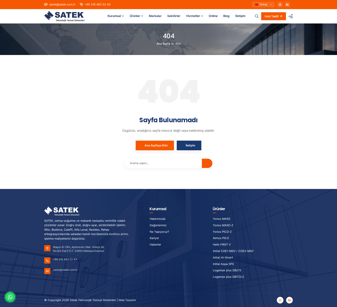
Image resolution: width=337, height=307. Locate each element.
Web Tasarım (127, 300)
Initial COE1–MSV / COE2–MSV (233, 251)
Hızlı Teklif (272, 16)
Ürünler (135, 16)
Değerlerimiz (158, 225)
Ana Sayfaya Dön (156, 145)
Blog (226, 16)
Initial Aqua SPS (223, 264)
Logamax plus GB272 (227, 270)
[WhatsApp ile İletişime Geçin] (10, 297)
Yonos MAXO (221, 218)
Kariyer (154, 238)
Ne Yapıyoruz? (159, 231)
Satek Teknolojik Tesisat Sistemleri (93, 300)
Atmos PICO (221, 238)
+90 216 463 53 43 (97, 4)
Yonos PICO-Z (222, 231)
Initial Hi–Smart (223, 257)
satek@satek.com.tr (61, 4)
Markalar (155, 16)
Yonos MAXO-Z (223, 225)
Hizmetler (193, 16)
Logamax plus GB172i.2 (228, 276)
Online (213, 16)
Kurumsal (114, 16)
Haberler (155, 244)
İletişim (240, 16)
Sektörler (173, 16)
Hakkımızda (157, 218)
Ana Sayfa (163, 43)
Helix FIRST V (222, 244)
